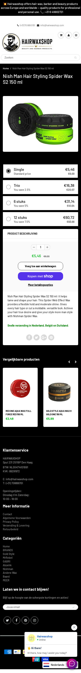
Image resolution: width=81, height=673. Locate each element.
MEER (6, 580)
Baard (6, 576)
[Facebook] (16, 620)
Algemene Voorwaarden (17, 518)
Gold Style (9, 553)
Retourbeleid (10, 529)
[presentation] (69, 362)
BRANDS (8, 550)
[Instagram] (34, 620)
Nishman (8, 569)
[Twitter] (7, 620)
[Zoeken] (75, 58)
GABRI (6, 561)
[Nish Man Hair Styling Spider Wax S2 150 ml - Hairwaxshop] (40, 123)
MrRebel (7, 557)
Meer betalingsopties (40, 284)
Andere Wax (10, 572)
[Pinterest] (25, 620)
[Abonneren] (73, 607)
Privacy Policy (11, 521)
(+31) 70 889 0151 (27, 25)
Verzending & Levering (16, 525)
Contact (7, 514)
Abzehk (7, 565)
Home (6, 68)
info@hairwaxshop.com (52, 25)
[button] (40, 171)
